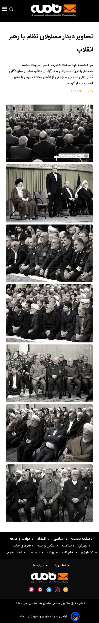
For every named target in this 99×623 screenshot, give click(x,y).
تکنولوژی (88, 552)
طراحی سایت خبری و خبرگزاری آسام (44, 616)
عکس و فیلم (47, 546)
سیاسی (60, 539)
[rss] (66, 589)
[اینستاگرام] (57, 589)
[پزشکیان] (49, 193)
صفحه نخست (81, 539)
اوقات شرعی (14, 552)
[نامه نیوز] (53, 10)
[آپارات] (31, 589)
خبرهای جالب (22, 546)
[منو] (4, 10)
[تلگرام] (49, 589)
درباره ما (39, 565)
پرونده (51, 552)
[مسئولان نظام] (49, 133)
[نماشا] (40, 589)
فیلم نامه (69, 552)
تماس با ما (60, 565)
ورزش (83, 546)
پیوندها (36, 552)
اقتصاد (42, 539)
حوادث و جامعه (21, 539)
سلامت (67, 546)
